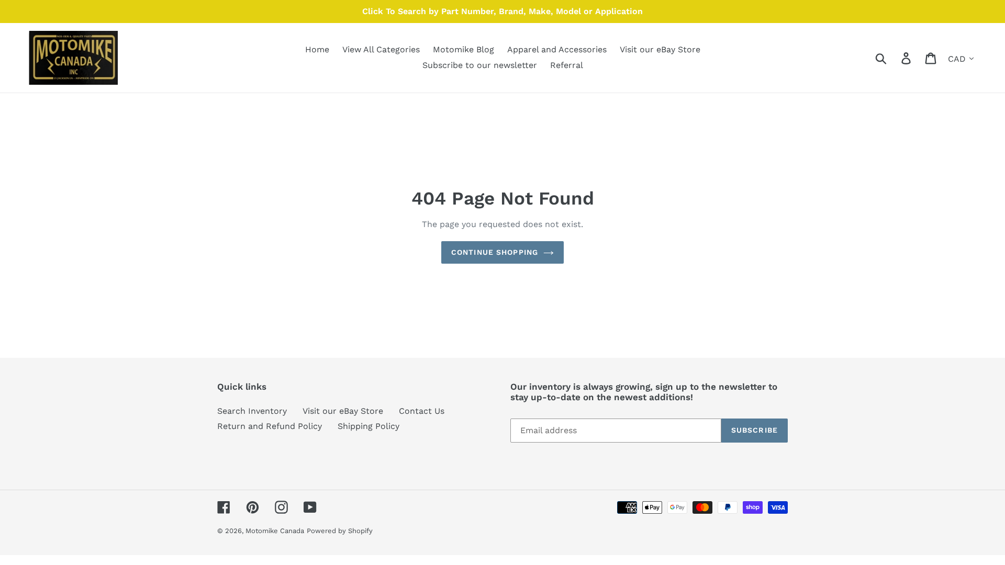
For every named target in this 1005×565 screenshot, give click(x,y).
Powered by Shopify (340, 531)
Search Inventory (252, 411)
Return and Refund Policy (269, 426)
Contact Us (421, 411)
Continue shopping (494, 252)
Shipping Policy (368, 426)
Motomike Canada (274, 531)
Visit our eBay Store (343, 411)
